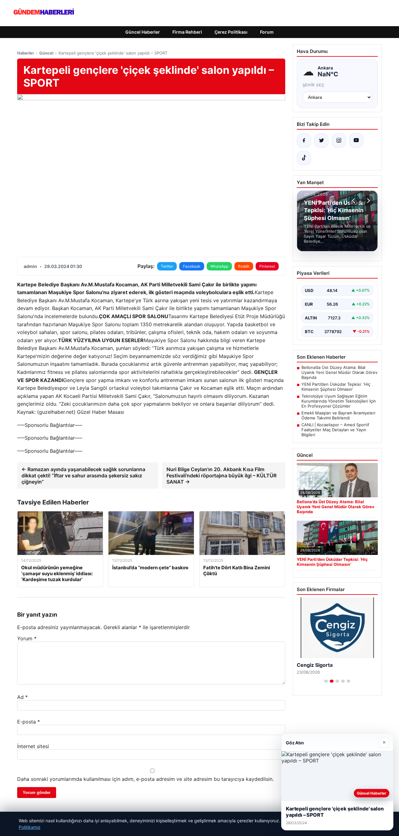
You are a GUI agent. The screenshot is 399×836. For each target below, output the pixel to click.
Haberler (25, 52)
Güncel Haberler (142, 32)
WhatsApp (219, 266)
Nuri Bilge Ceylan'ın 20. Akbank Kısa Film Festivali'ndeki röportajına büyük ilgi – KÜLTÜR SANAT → (221, 475)
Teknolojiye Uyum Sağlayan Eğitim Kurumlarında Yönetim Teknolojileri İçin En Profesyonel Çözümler (338, 401)
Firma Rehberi (187, 32)
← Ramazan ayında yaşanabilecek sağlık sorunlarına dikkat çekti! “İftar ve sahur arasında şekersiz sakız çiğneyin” (83, 475)
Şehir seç (314, 85)
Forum (267, 32)
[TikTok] (304, 158)
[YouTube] (356, 140)
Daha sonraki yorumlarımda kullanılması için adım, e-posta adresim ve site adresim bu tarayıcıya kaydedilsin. (145, 779)
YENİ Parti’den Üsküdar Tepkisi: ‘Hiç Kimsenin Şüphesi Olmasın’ (335, 387)
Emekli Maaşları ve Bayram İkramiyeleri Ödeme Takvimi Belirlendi (338, 415)
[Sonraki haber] (367, 200)
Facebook (191, 266)
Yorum (26, 638)
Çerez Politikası (231, 32)
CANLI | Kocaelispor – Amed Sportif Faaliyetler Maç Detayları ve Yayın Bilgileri (335, 429)
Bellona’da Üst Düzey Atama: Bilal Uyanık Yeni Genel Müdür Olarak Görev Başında (339, 372)
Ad (22, 697)
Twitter (167, 266)
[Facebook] (304, 140)
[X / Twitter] (321, 140)
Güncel (46, 52)
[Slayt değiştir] (326, 681)
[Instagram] (339, 140)
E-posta (28, 722)
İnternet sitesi (33, 746)
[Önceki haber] (354, 200)
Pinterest (267, 266)
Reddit (243, 266)
